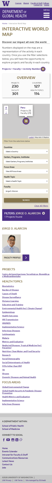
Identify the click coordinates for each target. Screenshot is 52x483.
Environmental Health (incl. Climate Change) (22, 308)
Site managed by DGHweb (36, 480)
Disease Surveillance (11, 297)
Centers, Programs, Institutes (16, 157)
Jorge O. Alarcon (28, 213)
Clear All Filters (41, 205)
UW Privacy (6, 480)
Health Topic (9, 177)
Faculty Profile (12, 257)
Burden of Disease (10, 290)
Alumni (26, 3)
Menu (46, 10)
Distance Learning (10, 301)
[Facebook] (4, 440)
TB (3, 370)
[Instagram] (13, 440)
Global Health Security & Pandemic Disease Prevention (21, 392)
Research (6, 355)
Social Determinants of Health (16, 362)
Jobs (4, 467)
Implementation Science (13, 327)
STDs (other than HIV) (12, 366)
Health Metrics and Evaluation (16, 397)
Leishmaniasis (8, 334)
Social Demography (11, 359)
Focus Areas (9, 167)
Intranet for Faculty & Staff (15, 455)
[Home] (14, 14)
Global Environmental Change (15, 387)
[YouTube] (8, 440)
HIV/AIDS (6, 323)
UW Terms (18, 480)
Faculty (7, 186)
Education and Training (12, 305)
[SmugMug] (21, 440)
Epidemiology (8, 312)
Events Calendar (9, 451)
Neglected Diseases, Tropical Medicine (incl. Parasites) (22, 346)
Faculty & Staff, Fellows (40, 3)
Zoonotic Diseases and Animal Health (19, 377)
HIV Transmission (10, 320)
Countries (8, 147)
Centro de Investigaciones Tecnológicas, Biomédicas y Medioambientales (26, 275)
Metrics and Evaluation (12, 342)
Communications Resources (15, 458)
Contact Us (38, 5)
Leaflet (31, 137)
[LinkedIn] (17, 440)
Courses (18, 3)
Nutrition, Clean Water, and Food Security (21, 351)
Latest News (8, 461)
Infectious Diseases (11, 331)
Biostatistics (8, 286)
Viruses (5, 374)
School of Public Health (13, 426)
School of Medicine (11, 429)
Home (4, 23)
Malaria (5, 338)
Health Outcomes (10, 316)
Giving (46, 5)
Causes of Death (9, 294)
